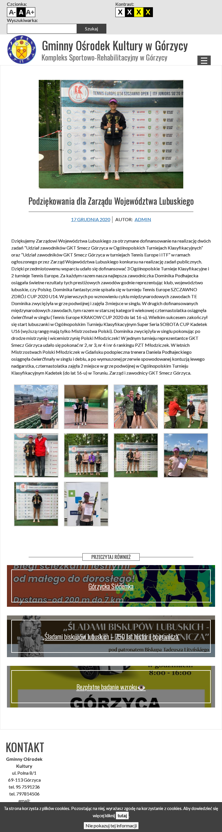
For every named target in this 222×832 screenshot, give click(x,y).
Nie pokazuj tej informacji (111, 825)
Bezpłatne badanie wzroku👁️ (111, 686)
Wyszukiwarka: (22, 20)
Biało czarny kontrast (129, 12)
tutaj (122, 815)
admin (143, 219)
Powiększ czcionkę (30, 12)
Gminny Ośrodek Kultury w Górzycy (115, 45)
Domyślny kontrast (120, 12)
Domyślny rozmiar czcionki (21, 12)
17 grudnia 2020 (90, 219)
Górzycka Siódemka (111, 586)
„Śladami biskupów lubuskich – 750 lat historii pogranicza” (111, 636)
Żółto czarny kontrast (148, 12)
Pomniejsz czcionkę (12, 12)
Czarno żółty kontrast (139, 12)
